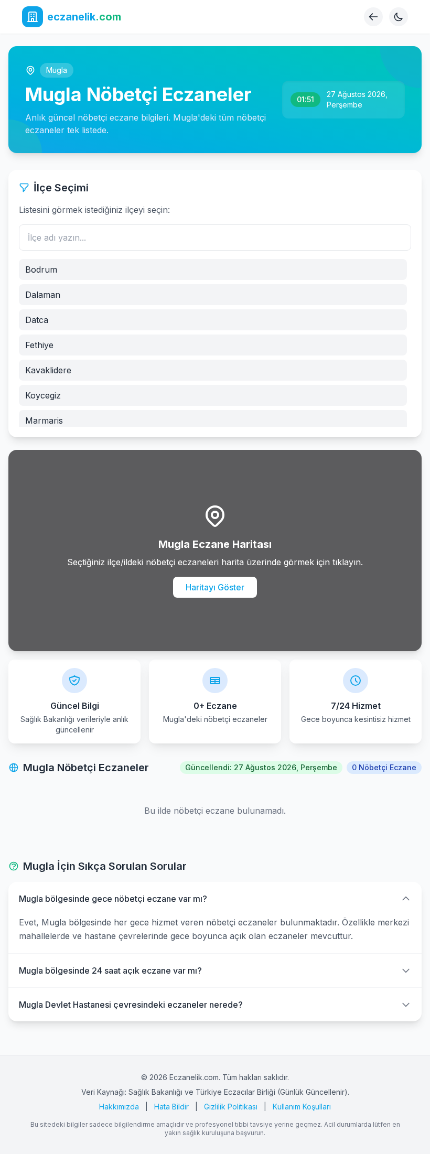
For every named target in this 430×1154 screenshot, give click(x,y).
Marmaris (44, 420)
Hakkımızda (119, 1106)
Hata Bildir (171, 1106)
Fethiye (39, 345)
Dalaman (42, 294)
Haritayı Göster (215, 587)
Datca (36, 320)
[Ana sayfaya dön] (373, 16)
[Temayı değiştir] (398, 16)
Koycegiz (43, 395)
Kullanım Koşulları (302, 1106)
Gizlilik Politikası (230, 1106)
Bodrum (41, 269)
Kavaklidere (48, 370)
